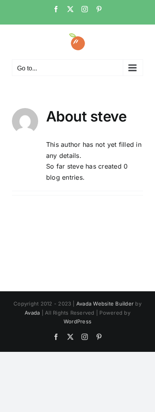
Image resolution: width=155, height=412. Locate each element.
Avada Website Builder (105, 303)
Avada (32, 312)
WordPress (77, 321)
